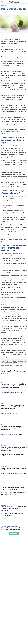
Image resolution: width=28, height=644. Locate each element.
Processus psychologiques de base (9, 526)
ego (26, 37)
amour (7, 342)
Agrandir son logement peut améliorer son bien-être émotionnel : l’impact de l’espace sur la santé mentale (13, 385)
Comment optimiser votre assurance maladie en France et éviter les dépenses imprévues (13, 406)
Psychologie (3, 5)
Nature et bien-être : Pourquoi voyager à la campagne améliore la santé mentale (12, 428)
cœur (5, 270)
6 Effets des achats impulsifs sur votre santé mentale (14, 469)
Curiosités (3, 505)
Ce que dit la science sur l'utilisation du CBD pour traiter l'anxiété (13, 528)
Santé (2, 403)
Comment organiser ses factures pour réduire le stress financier (13, 488)
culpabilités (13, 312)
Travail (3, 486)
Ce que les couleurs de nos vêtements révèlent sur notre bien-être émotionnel (13, 508)
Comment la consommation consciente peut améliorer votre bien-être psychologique (14, 449)
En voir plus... (14, 533)
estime (3, 129)
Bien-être (3, 382)
